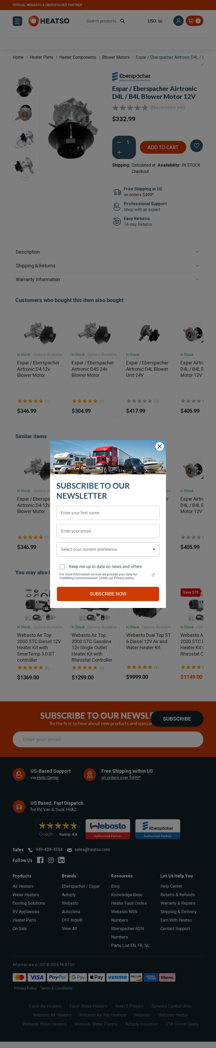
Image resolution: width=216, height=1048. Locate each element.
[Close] (159, 446)
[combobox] (108, 549)
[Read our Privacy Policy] (153, 575)
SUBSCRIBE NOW (108, 594)
